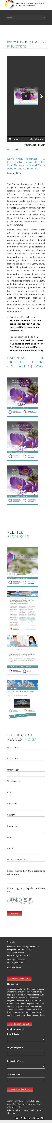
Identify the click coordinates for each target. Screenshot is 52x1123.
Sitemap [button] (11, 1113)
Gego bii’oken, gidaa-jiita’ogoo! (23, 472)
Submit (14, 913)
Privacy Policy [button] (13, 1110)
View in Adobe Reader (34, 144)
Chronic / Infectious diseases (22, 574)
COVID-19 (13, 621)
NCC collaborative (17, 577)
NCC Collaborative (17, 405)
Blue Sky (16, 1118)
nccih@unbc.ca (14, 967)
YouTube (33, 1118)
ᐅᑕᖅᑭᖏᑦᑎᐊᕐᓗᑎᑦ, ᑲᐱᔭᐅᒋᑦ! (23, 383)
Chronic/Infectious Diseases (22, 400)
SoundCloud (37, 1118)
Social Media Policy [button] (32, 1110)
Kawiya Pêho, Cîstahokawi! (18, 428)
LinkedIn (25, 1118)
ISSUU (42, 1118)
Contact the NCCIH (19, 978)
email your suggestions (33, 1015)
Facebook (21, 1118)
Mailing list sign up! (20, 1024)
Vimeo (29, 1118)
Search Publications (20, 1089)
